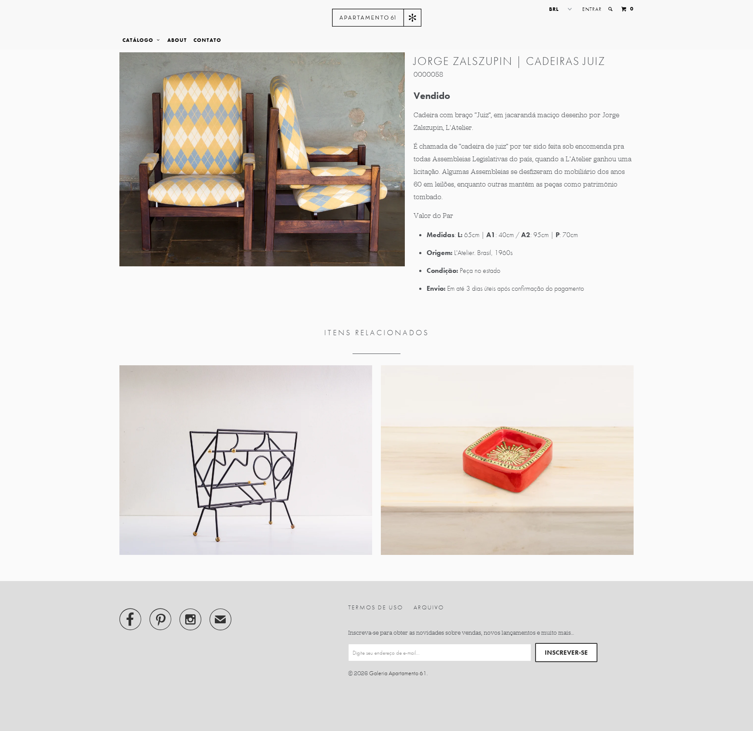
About (177, 40)
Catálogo (139, 40)
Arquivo (429, 607)
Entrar (592, 9)
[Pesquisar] (611, 9)
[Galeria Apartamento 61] (376, 17)
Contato (207, 40)
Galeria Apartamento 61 (398, 673)
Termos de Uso (375, 607)
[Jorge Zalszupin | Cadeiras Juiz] (262, 159)
